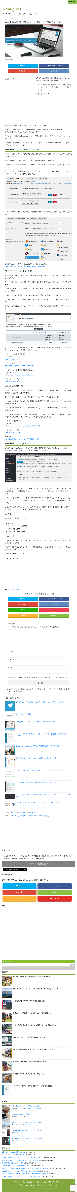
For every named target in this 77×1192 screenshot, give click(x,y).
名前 (10, 651)
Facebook (56, 65)
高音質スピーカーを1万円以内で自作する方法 (29, 1061)
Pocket (54, 610)
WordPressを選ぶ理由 (24, 714)
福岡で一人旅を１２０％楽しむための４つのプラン (28, 1122)
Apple (27, 1116)
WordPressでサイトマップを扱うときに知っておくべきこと (37, 782)
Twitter (20, 886)
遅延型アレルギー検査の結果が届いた (23, 812)
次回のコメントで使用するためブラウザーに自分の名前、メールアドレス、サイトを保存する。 (38, 677)
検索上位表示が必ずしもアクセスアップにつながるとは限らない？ (40, 770)
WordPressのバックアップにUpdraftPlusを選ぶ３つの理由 (37, 758)
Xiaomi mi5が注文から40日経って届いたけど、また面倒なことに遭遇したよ (26, 1168)
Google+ (24, 71)
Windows (28, 1141)
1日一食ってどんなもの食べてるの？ (13, 1152)
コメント (12, 630)
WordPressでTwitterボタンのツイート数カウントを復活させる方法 (40, 702)
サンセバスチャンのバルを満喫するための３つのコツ (32, 976)
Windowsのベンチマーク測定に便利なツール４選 (27, 1138)
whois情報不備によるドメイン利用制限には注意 (22, 439)
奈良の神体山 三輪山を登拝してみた (13, 1163)
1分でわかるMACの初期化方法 (21, 1114)
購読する (7, 961)
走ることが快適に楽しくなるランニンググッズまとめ (32, 1013)
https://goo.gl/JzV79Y (12, 432)
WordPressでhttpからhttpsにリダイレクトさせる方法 (33, 1086)
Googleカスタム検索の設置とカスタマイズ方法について (36, 722)
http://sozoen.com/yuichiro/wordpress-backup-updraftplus (25, 266)
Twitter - (23, 65)
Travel (26, 1124)
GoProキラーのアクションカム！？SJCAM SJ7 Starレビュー (21, 1157)
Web (9, 589)
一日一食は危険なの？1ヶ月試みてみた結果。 (26, 1106)
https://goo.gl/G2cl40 (12, 381)
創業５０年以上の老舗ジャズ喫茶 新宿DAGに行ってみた (30, 816)
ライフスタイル (29, 1108)
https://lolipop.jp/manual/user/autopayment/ (20, 366)
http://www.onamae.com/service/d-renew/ (19, 375)
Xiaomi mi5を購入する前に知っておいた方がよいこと (28, 1130)
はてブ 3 (54, 71)
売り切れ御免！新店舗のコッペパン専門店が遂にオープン (34, 1049)
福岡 (30, 1124)
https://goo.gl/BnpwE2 (13, 359)
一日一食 (36, 1108)
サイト (10, 667)
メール (11, 659)
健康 (40, 1108)
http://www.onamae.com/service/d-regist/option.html (23, 426)
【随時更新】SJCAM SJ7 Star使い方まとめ (29, 1001)
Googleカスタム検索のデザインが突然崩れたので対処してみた (38, 746)
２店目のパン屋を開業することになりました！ (30, 1074)
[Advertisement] (20, 94)
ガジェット (28, 1132)
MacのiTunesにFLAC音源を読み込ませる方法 (30, 1037)
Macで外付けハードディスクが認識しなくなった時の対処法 (21, 1160)
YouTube (55, 898)
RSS (23, 615)
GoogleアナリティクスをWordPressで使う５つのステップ (37, 802)
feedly (54, 615)
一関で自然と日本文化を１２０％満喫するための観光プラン (34, 1025)
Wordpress (16, 589)
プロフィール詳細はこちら (39, 864)
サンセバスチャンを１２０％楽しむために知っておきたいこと (35, 989)
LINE (22, 610)
